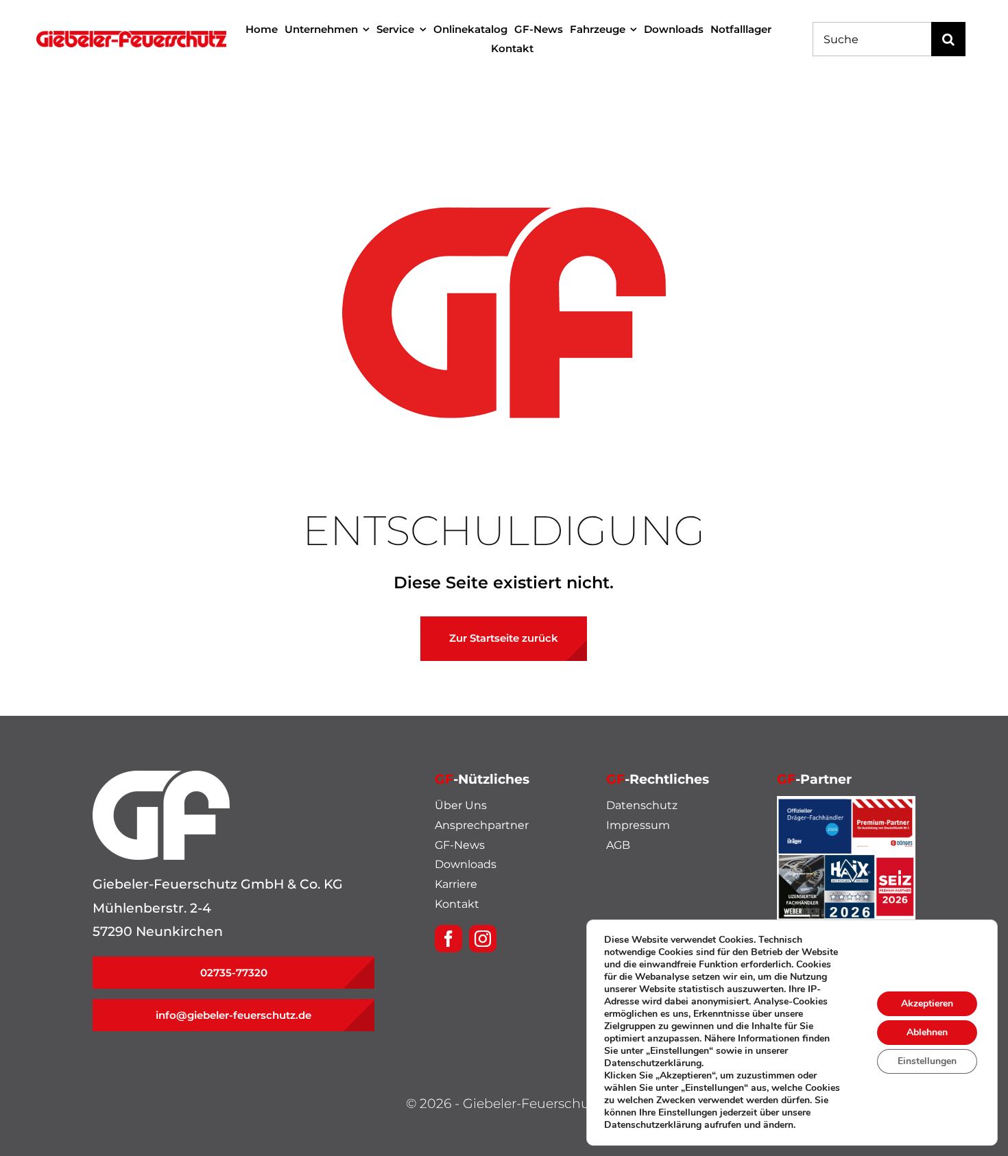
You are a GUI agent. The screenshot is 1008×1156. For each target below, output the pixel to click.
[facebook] (448, 938)
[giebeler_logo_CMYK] (131, 37)
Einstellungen (927, 1061)
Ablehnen (927, 1032)
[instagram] (482, 938)
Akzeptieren (927, 1003)
